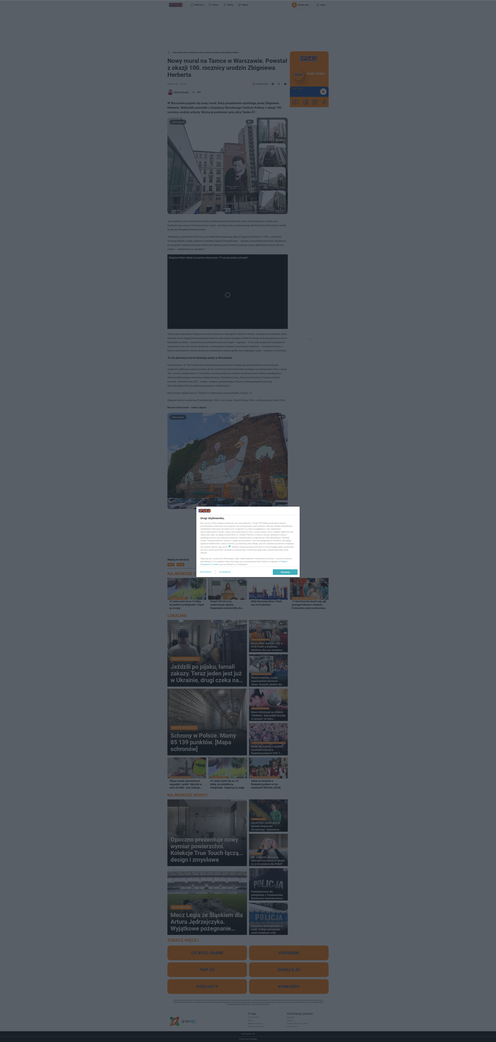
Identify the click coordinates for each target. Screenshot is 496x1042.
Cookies (215, 564)
